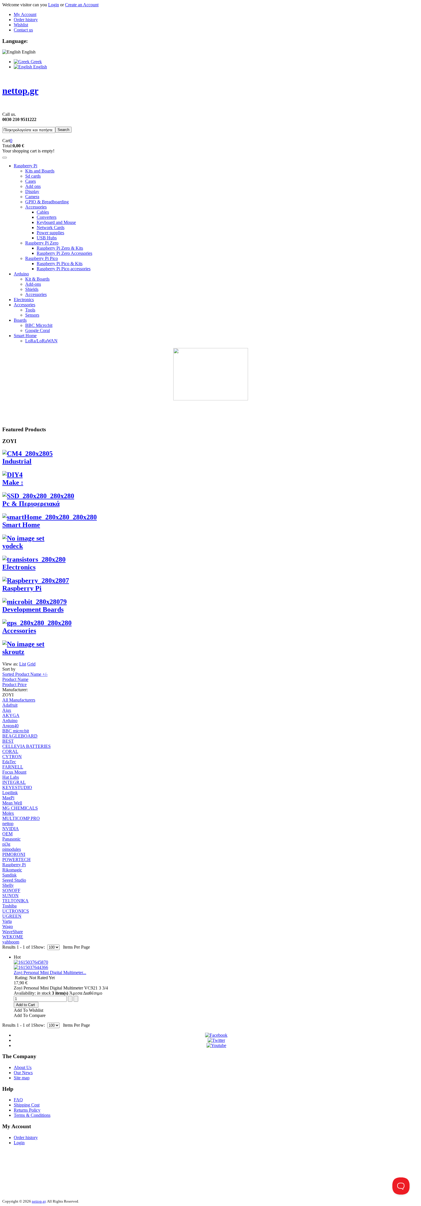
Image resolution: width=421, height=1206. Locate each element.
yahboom (10, 941)
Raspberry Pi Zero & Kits (60, 248)
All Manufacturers (18, 700)
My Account (25, 14)
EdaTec (9, 761)
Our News (23, 1072)
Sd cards (33, 176)
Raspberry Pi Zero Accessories (64, 253)
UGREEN (11, 916)
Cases (30, 181)
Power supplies (50, 232)
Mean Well (12, 802)
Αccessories (24, 304)
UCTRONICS (15, 911)
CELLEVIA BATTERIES (26, 746)
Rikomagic (12, 869)
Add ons (33, 186)
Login (53, 4)
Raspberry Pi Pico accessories (64, 268)
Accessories (36, 206)
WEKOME (12, 936)
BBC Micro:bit (38, 325)
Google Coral (37, 330)
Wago (7, 926)
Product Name (15, 679)
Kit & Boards (37, 279)
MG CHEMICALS (20, 808)
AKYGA (10, 715)
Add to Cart (25, 1005)
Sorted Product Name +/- (25, 674)
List (22, 663)
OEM (7, 833)
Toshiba (9, 905)
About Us (23, 1067)
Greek (35, 61)
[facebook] (216, 1035)
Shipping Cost (27, 1104)
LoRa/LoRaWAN (41, 340)
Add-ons (33, 284)
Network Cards (50, 227)
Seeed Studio (14, 880)
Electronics (24, 299)
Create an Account (82, 4)
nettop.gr (39, 1201)
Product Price (14, 684)
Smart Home (25, 335)
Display (32, 191)
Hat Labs (10, 777)
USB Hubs (47, 237)
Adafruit (9, 705)
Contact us (23, 29)
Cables (43, 212)
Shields (31, 289)
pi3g (6, 844)
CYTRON (12, 756)
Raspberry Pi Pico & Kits (59, 263)
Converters (46, 217)
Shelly (8, 885)
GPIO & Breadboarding (47, 201)
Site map (21, 1077)
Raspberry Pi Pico (41, 258)
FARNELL (12, 766)
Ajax (6, 710)
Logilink (10, 792)
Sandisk (9, 875)
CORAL (10, 751)
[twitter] (216, 1040)
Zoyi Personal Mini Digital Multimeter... (50, 972)
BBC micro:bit (15, 730)
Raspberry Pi (25, 165)
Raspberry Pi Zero (41, 243)
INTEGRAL (14, 782)
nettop (7, 823)
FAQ (18, 1099)
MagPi (8, 797)
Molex (8, 813)
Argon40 (10, 725)
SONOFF (11, 890)
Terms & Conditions (32, 1115)
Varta (7, 921)
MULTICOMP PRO (21, 818)
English (39, 66)
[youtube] (216, 1045)
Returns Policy (27, 1110)
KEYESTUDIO (17, 787)
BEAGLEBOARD (20, 736)
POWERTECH (16, 859)
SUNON (10, 895)
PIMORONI (13, 854)
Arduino (21, 273)
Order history (26, 19)
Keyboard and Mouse (56, 222)
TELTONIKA (15, 900)
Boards (20, 320)
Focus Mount (14, 772)
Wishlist (21, 24)
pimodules (11, 849)
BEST (8, 741)
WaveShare (12, 931)
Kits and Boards (39, 170)
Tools (30, 309)
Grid (31, 663)
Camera (32, 196)
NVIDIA (10, 828)
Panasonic (11, 839)
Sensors (32, 315)
